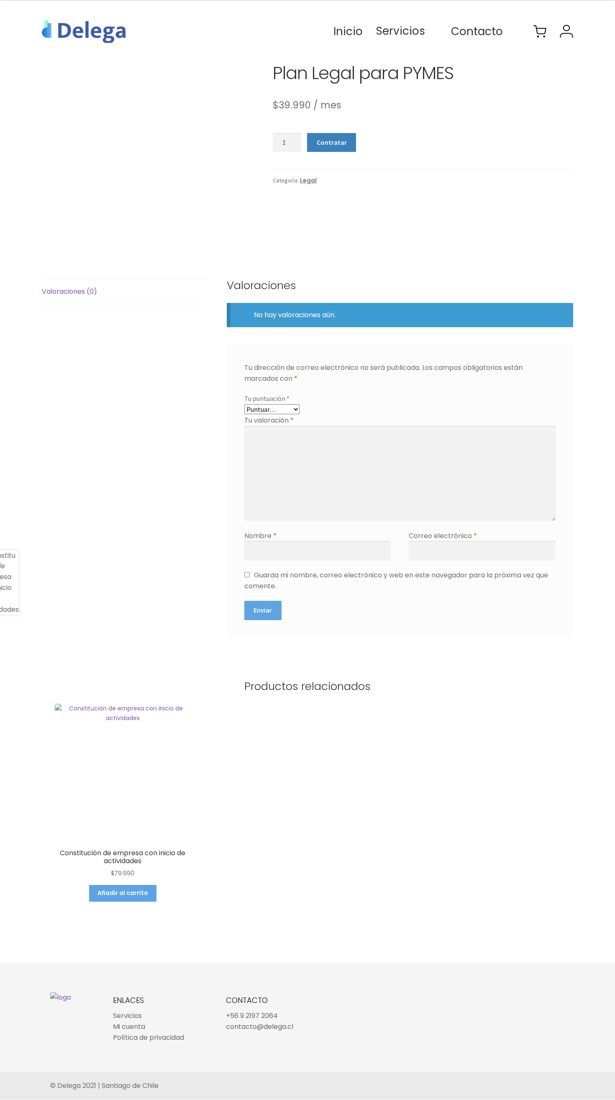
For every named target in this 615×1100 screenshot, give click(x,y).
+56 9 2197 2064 (252, 1016)
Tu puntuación (267, 398)
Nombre (260, 536)
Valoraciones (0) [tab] (69, 291)
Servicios (400, 30)
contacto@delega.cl (259, 1026)
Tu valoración (269, 420)
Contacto (477, 31)
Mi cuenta (129, 1026)
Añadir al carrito (122, 893)
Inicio (348, 31)
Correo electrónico (443, 536)
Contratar (332, 142)
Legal (308, 180)
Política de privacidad (148, 1037)
